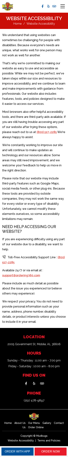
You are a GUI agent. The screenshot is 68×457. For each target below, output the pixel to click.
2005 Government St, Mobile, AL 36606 (34, 344)
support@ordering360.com (21, 275)
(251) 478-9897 (34, 400)
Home (17, 23)
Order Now (50, 451)
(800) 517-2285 (47, 132)
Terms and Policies (48, 440)
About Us (20, 423)
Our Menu (34, 423)
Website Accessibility (21, 440)
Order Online (36, 427)
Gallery (46, 423)
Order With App (17, 451)
